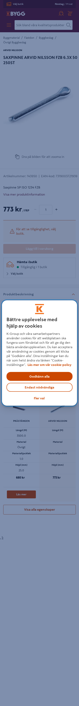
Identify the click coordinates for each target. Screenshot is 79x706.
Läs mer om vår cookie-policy (50, 364)
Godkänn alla (39, 376)
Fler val (39, 398)
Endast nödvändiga (39, 387)
